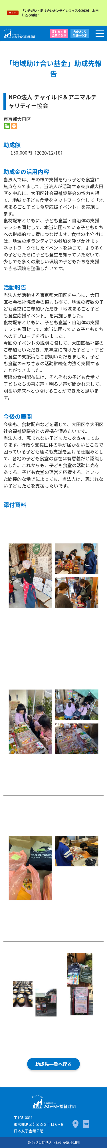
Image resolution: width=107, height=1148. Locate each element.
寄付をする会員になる (59, 33)
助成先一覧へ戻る (53, 1064)
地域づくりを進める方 (79, 33)
